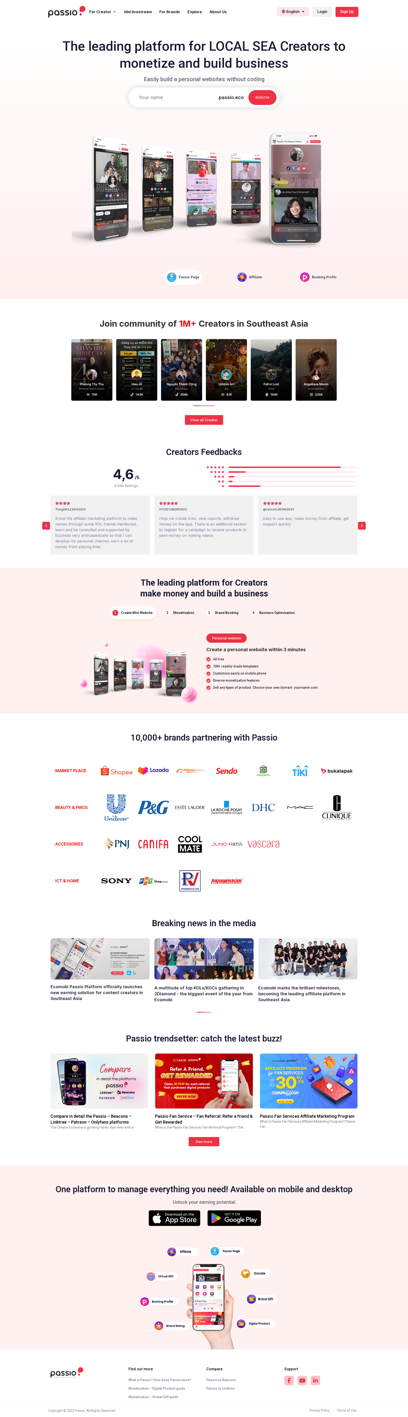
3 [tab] (210, 407)
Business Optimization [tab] (277, 613)
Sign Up (347, 11)
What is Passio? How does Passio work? (159, 1380)
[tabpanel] (204, 667)
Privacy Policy (320, 1410)
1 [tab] (195, 407)
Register (262, 97)
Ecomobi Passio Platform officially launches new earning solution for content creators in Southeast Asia (97, 992)
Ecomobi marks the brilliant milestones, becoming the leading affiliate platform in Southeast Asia (302, 993)
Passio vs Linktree (220, 1388)
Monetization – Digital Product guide (156, 1388)
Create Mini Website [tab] (137, 613)
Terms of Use (346, 1410)
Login (322, 11)
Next (342, 369)
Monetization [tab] (183, 613)
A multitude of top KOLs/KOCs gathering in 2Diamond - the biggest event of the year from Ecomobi (203, 993)
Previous (66, 369)
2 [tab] (202, 407)
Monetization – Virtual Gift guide (153, 1397)
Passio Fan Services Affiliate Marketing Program (307, 1116)
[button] (204, 420)
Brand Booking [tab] (226, 613)
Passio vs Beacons (221, 1380)
